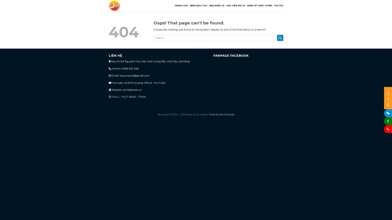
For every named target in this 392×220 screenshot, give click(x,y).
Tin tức (278, 5)
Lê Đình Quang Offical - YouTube (144, 82)
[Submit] (280, 38)
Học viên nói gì (236, 5)
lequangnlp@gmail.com (134, 75)
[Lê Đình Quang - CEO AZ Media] (127, 5)
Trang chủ (181, 5)
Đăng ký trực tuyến (259, 5)
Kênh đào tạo (198, 5)
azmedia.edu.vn (132, 89)
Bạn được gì (216, 5)
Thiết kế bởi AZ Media (221, 114)
